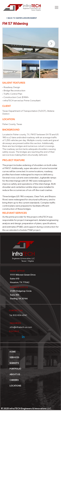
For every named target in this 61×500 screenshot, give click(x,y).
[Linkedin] (23, 336)
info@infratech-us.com (21, 327)
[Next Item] (51, 43)
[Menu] (56, 7)
